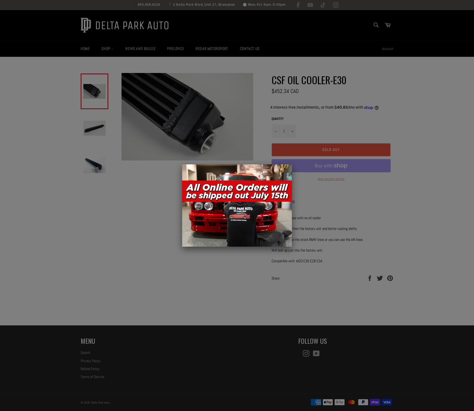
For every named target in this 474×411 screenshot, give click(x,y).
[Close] (292, 164)
